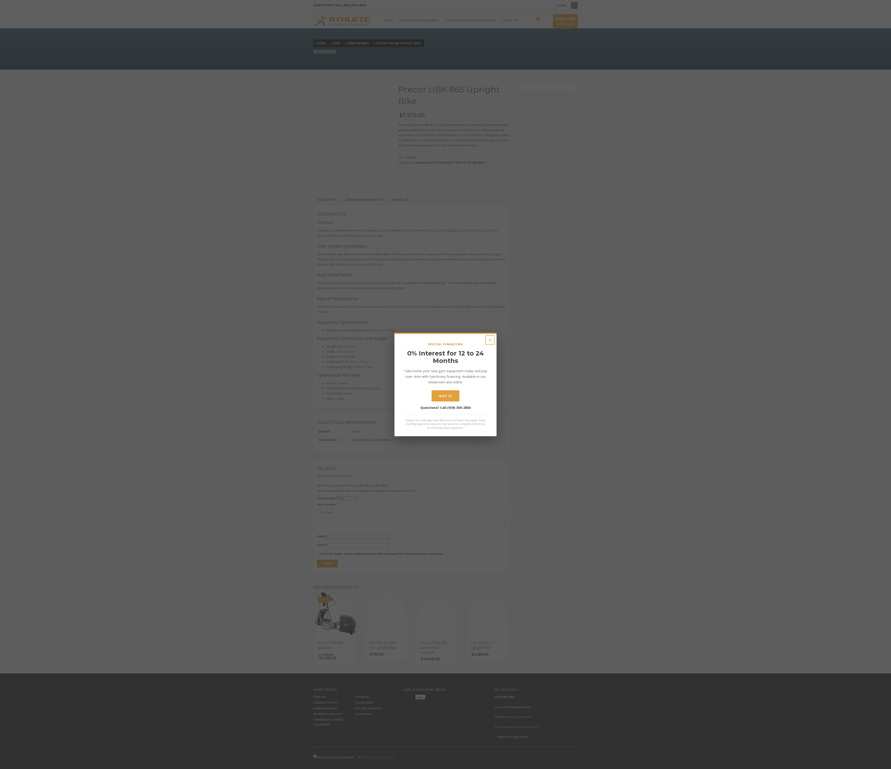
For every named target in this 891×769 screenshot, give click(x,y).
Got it (445, 396)
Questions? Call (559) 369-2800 (445, 407)
